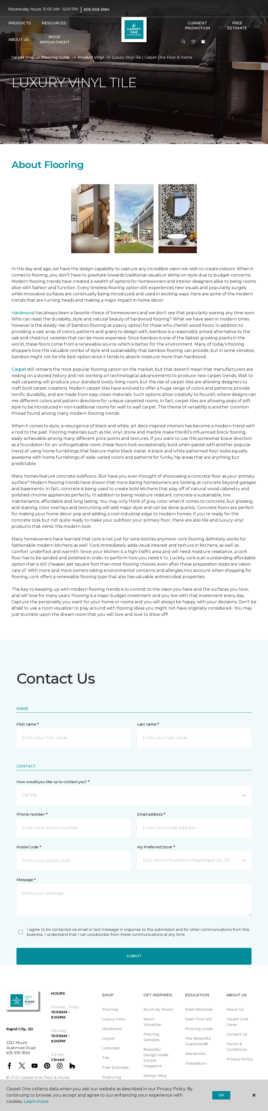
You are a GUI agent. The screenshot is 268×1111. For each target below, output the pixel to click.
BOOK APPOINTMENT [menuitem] (54, 40)
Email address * (151, 814)
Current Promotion (197, 26)
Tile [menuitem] (105, 1057)
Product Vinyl (91, 57)
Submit (134, 956)
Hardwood (23, 312)
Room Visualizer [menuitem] (152, 1022)
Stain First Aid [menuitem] (198, 1019)
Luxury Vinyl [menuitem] (113, 1019)
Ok (221, 1095)
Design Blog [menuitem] (155, 1075)
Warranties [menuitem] (195, 1053)
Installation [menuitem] (195, 1063)
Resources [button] (54, 23)
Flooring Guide (56, 57)
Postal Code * (28, 847)
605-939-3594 (96, 9)
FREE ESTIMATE (237, 26)
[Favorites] (193, 42)
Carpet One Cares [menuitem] (237, 1022)
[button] (183, 42)
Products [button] (19, 23)
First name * (27, 724)
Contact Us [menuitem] (236, 1034)
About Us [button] (18, 39)
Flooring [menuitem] (110, 1009)
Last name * (148, 724)
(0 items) (203, 41)
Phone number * (31, 814)
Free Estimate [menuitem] (115, 1067)
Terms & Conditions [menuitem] (236, 1047)
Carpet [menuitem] (108, 1038)
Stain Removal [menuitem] (198, 1009)
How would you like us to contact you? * (52, 782)
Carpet (19, 369)
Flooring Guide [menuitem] (199, 1028)
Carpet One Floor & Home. (45, 1077)
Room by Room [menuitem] (158, 1009)
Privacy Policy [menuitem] (239, 1059)
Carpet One (23, 57)
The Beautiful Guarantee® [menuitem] (198, 1041)
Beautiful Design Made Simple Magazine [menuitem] (156, 1057)
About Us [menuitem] (235, 1009)
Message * (25, 880)
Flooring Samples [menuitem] (151, 1037)
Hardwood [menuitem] (112, 1028)
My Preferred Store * (156, 847)
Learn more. (36, 1101)
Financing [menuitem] (111, 1077)
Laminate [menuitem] (111, 1048)
